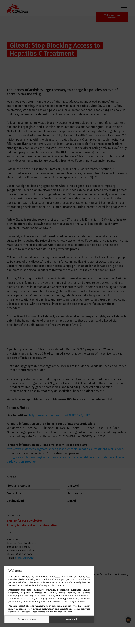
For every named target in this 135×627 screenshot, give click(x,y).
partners (25, 576)
